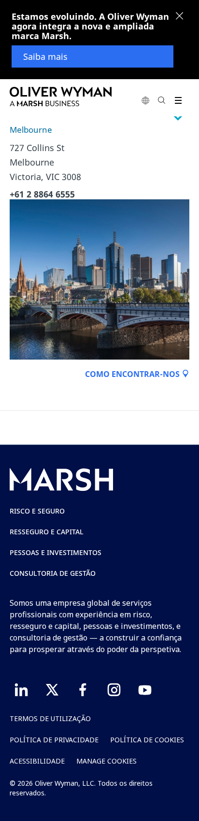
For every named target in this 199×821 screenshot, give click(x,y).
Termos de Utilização (50, 718)
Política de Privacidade (54, 739)
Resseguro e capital (47, 531)
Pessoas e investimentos (55, 552)
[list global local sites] (145, 100)
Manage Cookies (106, 760)
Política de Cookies (147, 739)
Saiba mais (45, 56)
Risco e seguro (37, 510)
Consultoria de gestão (53, 573)
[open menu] (178, 100)
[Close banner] (179, 17)
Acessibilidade (37, 760)
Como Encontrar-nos (133, 374)
